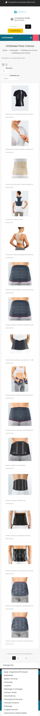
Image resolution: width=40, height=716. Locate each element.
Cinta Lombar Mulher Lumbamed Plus (20, 395)
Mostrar (9, 68)
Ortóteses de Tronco (29, 50)
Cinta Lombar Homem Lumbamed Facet (21, 641)
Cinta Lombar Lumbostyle (15, 465)
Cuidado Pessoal (11, 709)
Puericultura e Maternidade (15, 713)
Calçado (7, 686)
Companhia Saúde (22, 18)
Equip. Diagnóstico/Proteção (16, 672)
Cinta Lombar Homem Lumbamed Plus (20, 430)
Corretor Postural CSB (14, 219)
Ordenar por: (15, 75)
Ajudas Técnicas (11, 679)
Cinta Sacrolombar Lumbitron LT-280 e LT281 (23, 360)
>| (26, 658)
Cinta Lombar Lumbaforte (15, 500)
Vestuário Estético (11, 703)
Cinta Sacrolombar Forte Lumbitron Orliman (23, 184)
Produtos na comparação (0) (13, 58)
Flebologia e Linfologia (13, 689)
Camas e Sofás (10, 692)
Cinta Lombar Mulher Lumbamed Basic (21, 290)
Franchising (15, 31)
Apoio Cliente (19, 20)
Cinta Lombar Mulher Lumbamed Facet (21, 606)
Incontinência (10, 696)
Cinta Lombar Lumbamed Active (18, 536)
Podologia (8, 706)
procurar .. (28, 27)
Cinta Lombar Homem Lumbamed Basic (21, 325)
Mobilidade (8, 675)
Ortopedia (14, 50)
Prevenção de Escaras (13, 699)
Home (5, 50)
